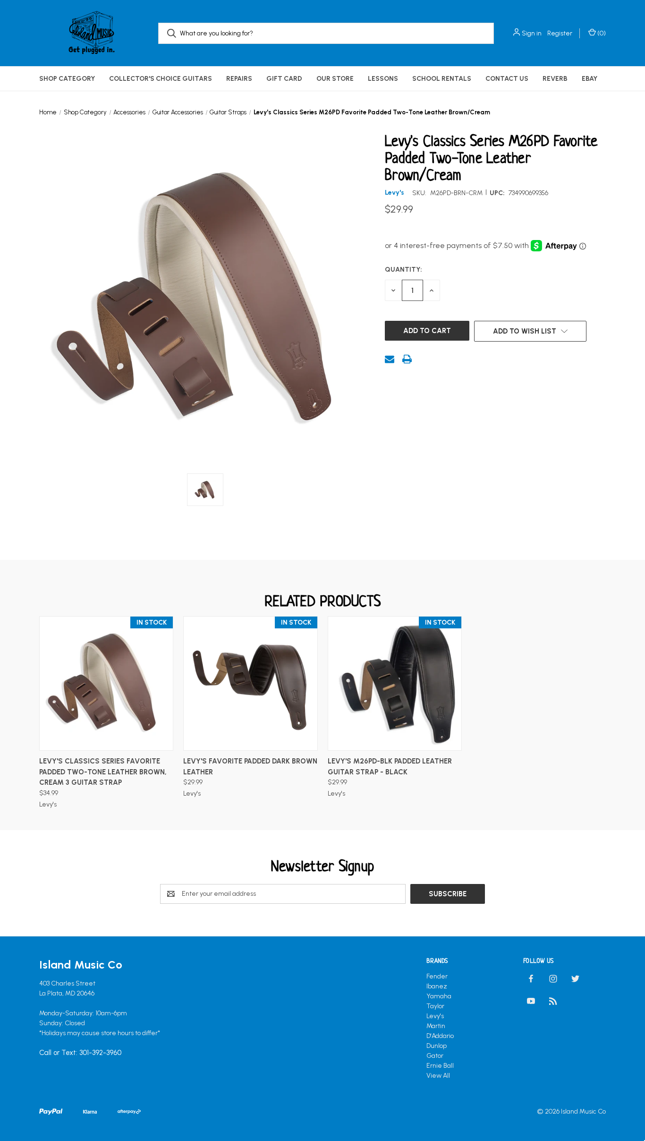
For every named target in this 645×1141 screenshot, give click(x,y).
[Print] (407, 359)
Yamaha (438, 996)
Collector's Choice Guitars (160, 79)
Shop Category (67, 79)
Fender (437, 976)
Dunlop (436, 1046)
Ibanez (436, 986)
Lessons (383, 79)
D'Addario (440, 1036)
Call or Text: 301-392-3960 (80, 1052)
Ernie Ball (440, 1066)
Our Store (335, 79)
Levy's (435, 1016)
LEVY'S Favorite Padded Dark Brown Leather (250, 766)
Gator (434, 1056)
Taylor (435, 1006)
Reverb (555, 79)
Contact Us (506, 79)
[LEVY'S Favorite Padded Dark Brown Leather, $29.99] (250, 683)
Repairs (239, 79)
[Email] (389, 359)
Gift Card (284, 79)
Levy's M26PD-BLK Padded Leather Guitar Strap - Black (390, 766)
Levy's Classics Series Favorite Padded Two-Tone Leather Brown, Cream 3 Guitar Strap (103, 772)
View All (438, 1076)
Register (559, 33)
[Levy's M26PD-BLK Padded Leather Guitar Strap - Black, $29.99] (395, 683)
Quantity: (403, 270)
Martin (435, 1026)
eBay (589, 79)
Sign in (532, 33)
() (601, 33)
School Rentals (441, 79)
